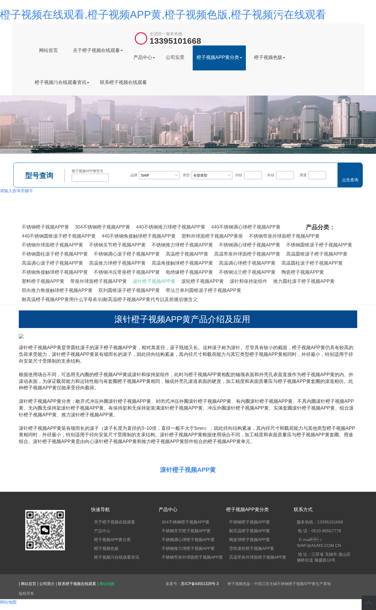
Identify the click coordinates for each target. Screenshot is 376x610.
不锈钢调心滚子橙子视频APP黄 (127, 253)
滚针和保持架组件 (248, 281)
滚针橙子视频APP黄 (154, 281)
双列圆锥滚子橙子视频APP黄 (129, 290)
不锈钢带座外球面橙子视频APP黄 (284, 236)
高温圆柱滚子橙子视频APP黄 (312, 263)
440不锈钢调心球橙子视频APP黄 (246, 226)
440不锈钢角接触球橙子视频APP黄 (139, 236)
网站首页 (48, 50)
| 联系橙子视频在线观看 (76, 584)
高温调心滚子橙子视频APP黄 (52, 263)
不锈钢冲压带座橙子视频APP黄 (127, 272)
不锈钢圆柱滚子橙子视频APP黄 (55, 253)
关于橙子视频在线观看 (96, 50)
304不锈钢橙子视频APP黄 (102, 226)
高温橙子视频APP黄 (187, 253)
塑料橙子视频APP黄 (43, 281)
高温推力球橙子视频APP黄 (117, 263)
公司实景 (175, 57)
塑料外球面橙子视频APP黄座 (212, 236)
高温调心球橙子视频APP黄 (247, 263)
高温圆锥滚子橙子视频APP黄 (317, 253)
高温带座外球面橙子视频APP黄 (247, 253)
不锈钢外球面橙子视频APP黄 (52, 244)
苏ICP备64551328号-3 (200, 584)
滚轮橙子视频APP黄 (202, 281)
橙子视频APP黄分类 (218, 57)
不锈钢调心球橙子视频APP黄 (249, 244)
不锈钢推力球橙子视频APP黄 (182, 244)
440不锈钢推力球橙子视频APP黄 (170, 226)
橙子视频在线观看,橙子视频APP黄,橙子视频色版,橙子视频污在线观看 (163, 15)
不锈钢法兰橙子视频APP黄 (247, 272)
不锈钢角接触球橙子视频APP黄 (55, 272)
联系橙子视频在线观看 (123, 82)
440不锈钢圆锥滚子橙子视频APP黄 (59, 236)
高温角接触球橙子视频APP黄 (182, 263)
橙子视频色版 (268, 57)
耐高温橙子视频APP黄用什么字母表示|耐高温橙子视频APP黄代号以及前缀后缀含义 (109, 299)
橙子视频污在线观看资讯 (60, 82)
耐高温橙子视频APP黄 (249, 530)
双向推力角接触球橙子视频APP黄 (57, 290)
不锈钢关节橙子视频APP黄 (117, 244)
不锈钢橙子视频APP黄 (45, 226)
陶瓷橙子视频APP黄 (302, 272)
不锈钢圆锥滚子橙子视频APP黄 (319, 244)
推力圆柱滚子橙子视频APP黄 (304, 281)
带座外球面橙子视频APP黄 (98, 281)
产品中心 (142, 57)
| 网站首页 (28, 584)
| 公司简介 (46, 584)
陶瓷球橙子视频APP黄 (249, 539)
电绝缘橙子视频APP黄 (189, 272)
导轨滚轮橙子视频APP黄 (251, 548)
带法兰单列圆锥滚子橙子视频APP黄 (203, 290)
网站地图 (107, 584)
